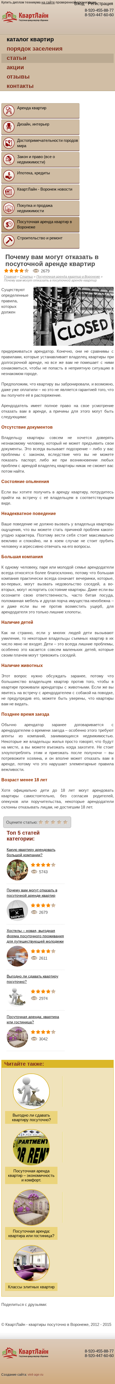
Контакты (20, 86)
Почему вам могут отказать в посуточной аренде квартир (32, 893)
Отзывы (18, 76)
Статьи (16, 58)
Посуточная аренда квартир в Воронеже (68, 277)
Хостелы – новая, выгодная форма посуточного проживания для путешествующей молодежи (35, 935)
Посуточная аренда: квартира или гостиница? (33, 1019)
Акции (15, 67)
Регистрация (100, 3)
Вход (79, 3)
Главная (10, 277)
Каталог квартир (30, 39)
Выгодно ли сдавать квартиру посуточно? (32, 979)
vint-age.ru (35, 1375)
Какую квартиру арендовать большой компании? (31, 852)
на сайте (48, 2)
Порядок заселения (35, 48)
